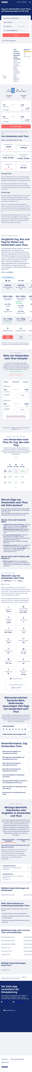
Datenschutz (5, 1062)
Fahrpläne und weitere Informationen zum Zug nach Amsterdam (16, 917)
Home (3, 977)
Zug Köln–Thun (5, 954)
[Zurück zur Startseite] (4, 2)
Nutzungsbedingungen (17, 1059)
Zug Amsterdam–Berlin (8, 940)
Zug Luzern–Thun (6, 951)
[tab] (9, 96)
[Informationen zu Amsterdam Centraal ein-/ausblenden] (28, 867)
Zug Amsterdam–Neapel (8, 944)
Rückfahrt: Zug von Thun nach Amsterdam (14, 913)
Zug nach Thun (15, 977)
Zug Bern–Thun (5, 970)
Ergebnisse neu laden (15, 375)
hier (19, 429)
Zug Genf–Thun (5, 947)
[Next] (28, 90)
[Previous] (5, 465)
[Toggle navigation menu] (30, 2)
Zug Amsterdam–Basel (7, 895)
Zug (8, 977)
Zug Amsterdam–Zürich (8, 937)
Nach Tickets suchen (8, 149)
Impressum (4, 1059)
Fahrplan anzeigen (8, 169)
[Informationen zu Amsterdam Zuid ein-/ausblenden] (28, 877)
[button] (9, 26)
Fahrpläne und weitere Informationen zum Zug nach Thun (16, 921)
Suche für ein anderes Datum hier (16, 417)
